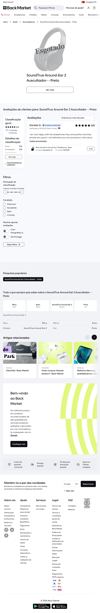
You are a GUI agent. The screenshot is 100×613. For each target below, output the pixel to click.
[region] (50, 360)
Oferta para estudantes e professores (9, 515)
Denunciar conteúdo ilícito (56, 567)
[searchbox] (50, 7)
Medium (71, 509)
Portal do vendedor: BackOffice (24, 519)
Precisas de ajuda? (75, 7)
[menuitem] (19, 15)
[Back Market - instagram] (6, 530)
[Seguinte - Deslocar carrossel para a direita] (94, 337)
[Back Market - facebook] (6, 535)
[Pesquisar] (35, 8)
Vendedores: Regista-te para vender (25, 509)
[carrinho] (94, 7)
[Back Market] (17, 7)
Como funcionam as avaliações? (14, 164)
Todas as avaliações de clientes (25, 559)
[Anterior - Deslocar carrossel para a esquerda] (87, 337)
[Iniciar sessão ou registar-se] (88, 7)
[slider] (5, 192)
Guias (22, 546)
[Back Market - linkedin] (12, 530)
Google (13, 435)
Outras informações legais (57, 550)
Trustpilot (72, 506)
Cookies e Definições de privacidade (58, 541)
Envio (22, 529)
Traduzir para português (38, 141)
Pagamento (25, 525)
